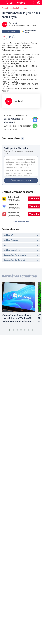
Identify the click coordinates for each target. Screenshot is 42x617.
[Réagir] (4, 37)
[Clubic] (21, 3)
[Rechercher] (6, 3)
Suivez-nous (11, 31)
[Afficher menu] (3, 2)
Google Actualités (12, 119)
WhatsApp (8, 122)
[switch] (34, 2)
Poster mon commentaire (21, 180)
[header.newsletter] (11, 3)
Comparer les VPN (21, 221)
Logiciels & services (18, 8)
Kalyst (14, 23)
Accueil (5, 8)
